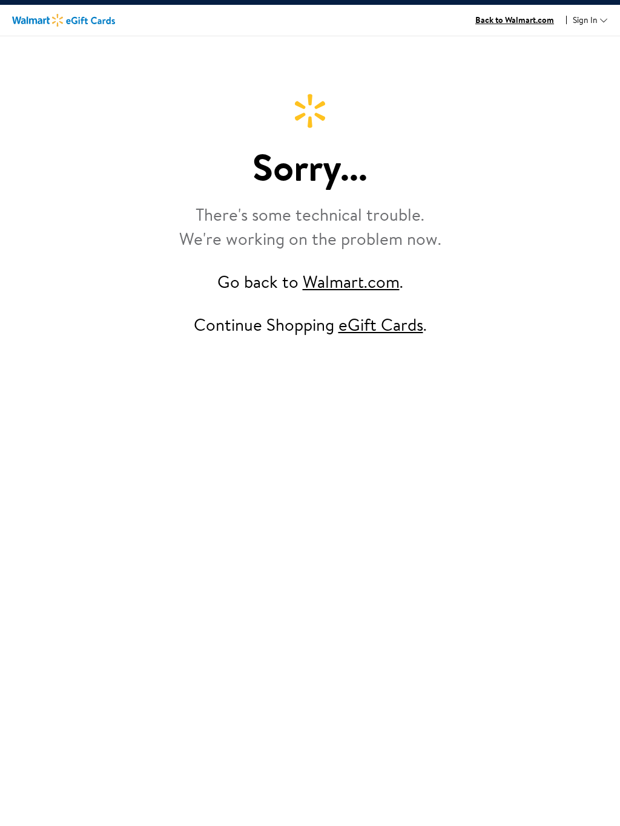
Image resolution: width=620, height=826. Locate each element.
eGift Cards (380, 324)
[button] (590, 20)
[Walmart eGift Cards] (63, 20)
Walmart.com (351, 281)
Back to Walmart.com (514, 20)
